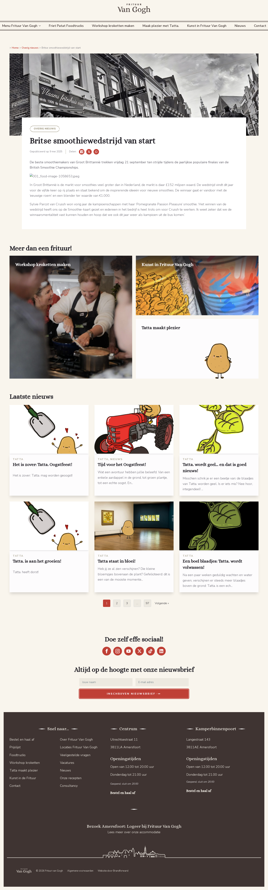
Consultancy (69, 786)
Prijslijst (15, 747)
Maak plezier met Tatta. (160, 26)
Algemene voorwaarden (80, 870)
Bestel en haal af (21, 739)
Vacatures (67, 763)
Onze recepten (70, 778)
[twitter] (139, 651)
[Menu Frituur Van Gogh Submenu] (40, 25)
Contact (14, 786)
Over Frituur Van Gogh (76, 739)
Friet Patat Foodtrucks (66, 26)
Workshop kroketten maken (113, 26)
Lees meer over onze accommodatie (134, 832)
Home (15, 47)
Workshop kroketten (24, 763)
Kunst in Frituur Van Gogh (206, 26)
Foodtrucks (17, 755)
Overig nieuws (30, 47)
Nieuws (240, 26)
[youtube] (128, 651)
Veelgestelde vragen (75, 755)
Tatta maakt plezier (23, 770)
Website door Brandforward (113, 870)
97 (147, 603)
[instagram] (117, 651)
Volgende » (162, 603)
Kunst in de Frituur (22, 778)
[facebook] (106, 651)
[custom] (150, 651)
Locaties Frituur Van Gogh (78, 747)
